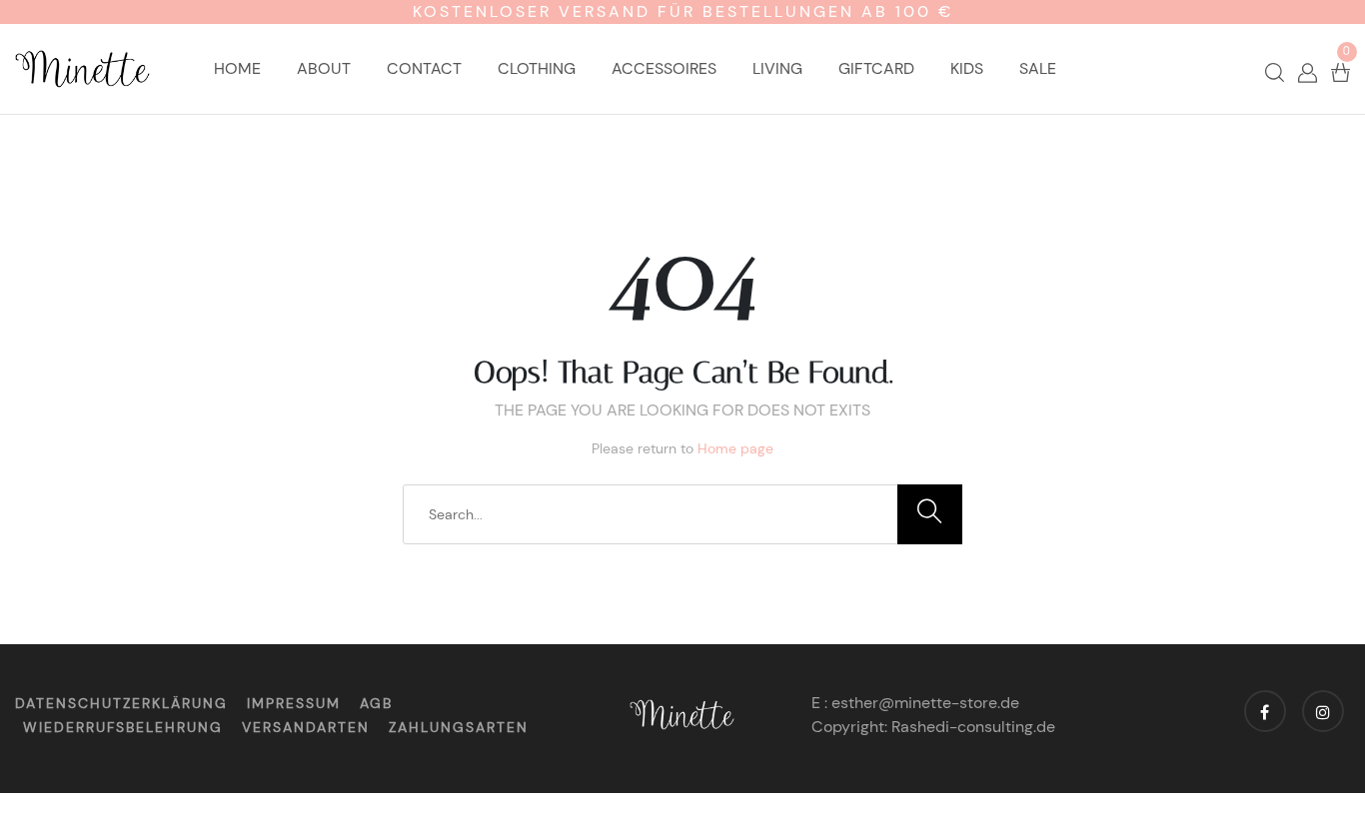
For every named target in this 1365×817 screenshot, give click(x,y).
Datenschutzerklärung (121, 703)
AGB (376, 703)
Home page (735, 448)
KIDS (966, 68)
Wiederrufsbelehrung (123, 727)
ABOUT (324, 68)
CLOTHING (537, 68)
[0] (1340, 71)
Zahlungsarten (459, 727)
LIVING (777, 68)
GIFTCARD (876, 68)
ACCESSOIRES (664, 68)
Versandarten (306, 727)
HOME (237, 68)
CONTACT (424, 68)
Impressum (294, 703)
